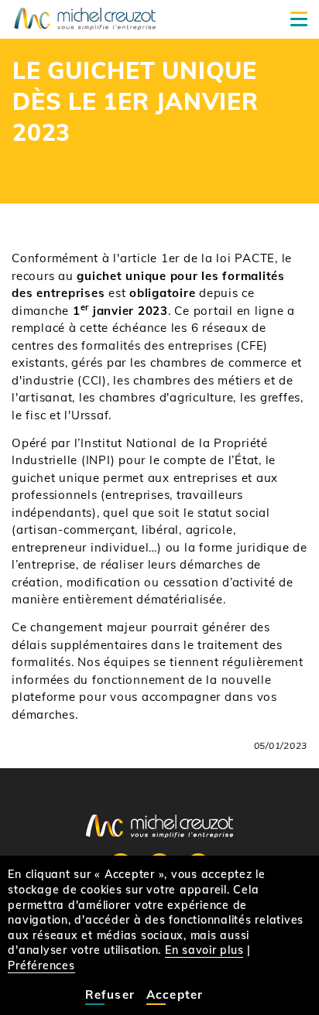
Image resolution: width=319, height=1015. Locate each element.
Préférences (41, 965)
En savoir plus (204, 950)
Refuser (110, 994)
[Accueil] (85, 18)
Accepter (175, 994)
